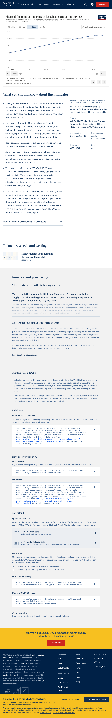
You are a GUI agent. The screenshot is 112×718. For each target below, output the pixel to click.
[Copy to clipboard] (92, 429)
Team (78, 673)
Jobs (78, 677)
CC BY (29, 83)
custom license (9, 675)
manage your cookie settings (64, 712)
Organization (81, 663)
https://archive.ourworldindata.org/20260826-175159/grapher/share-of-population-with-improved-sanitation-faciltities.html (47, 501)
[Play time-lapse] (8, 73)
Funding (79, 668)
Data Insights (63, 668)
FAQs (41, 681)
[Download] (93, 82)
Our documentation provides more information (45, 560)
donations (39, 702)
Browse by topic (27, 4)
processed (82, 127)
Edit (95, 27)
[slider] (20, 73)
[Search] (85, 4)
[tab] (11, 27)
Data (39, 4)
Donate (102, 4)
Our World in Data (8, 4)
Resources (57, 4)
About (69, 4)
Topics (60, 659)
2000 (14, 73)
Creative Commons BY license (30, 398)
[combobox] (85, 4)
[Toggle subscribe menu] (92, 4)
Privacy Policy (45, 712)
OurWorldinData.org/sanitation (16, 83)
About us (80, 659)
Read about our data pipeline (24, 355)
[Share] (99, 82)
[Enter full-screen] (104, 82)
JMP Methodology (21, 186)
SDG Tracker (63, 683)
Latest (46, 4)
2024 (103, 73)
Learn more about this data (16, 81)
